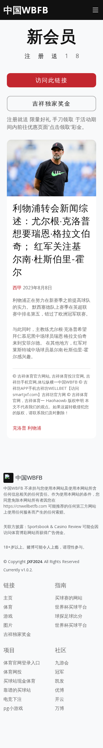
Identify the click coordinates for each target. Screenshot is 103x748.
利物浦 (34, 428)
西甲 (17, 288)
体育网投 (12, 672)
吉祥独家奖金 (51, 103)
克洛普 (19, 428)
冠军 (59, 672)
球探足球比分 (68, 616)
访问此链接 (51, 80)
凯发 (59, 681)
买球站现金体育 (19, 681)
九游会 (62, 663)
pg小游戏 (13, 708)
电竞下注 (12, 699)
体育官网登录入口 (21, 663)
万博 (59, 708)
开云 (59, 699)
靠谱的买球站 (17, 690)
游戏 (8, 616)
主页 (8, 598)
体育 (8, 607)
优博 (59, 690)
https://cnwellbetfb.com (25, 506)
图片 (8, 625)
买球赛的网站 (68, 598)
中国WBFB (25, 10)
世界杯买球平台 (71, 607)
